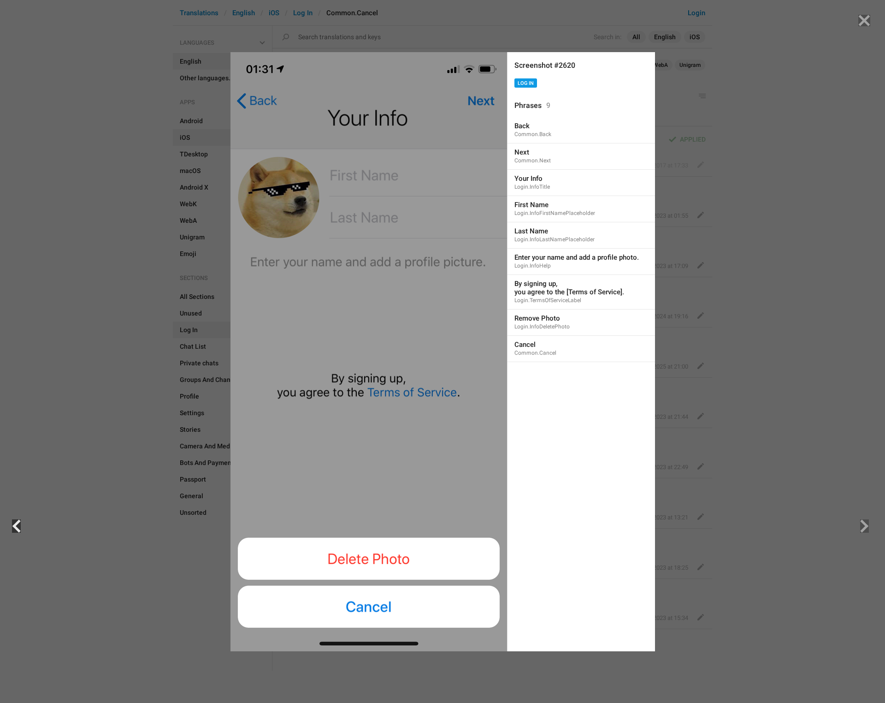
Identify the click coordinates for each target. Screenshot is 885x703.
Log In (526, 83)
